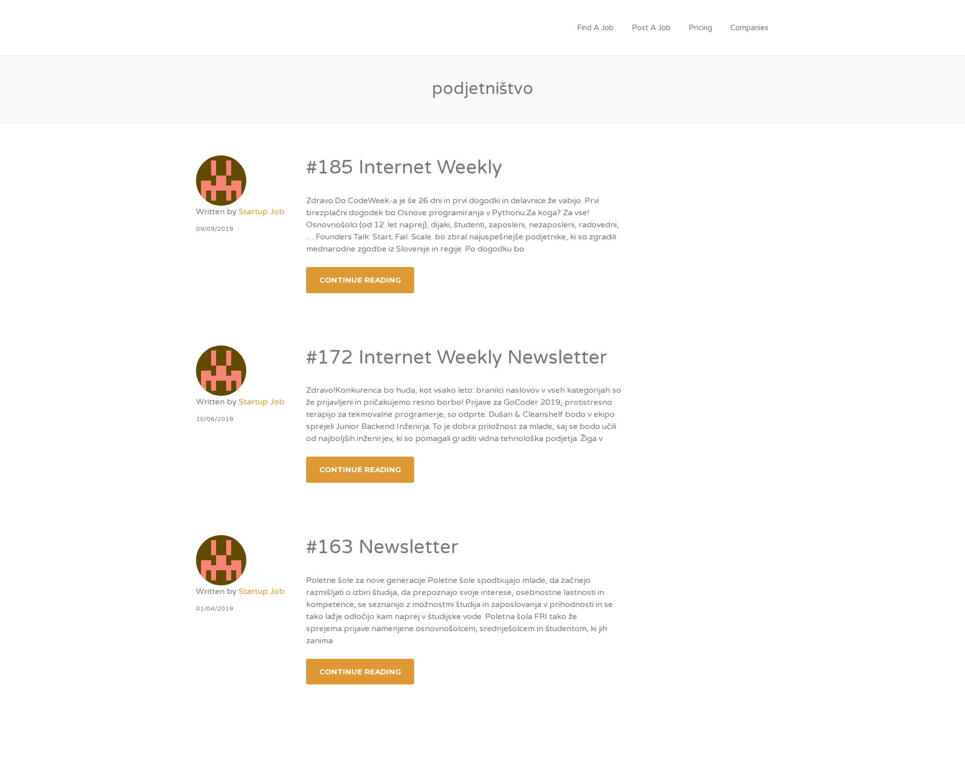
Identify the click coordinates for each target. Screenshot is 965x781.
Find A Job (595, 27)
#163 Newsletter (382, 547)
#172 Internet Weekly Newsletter (456, 357)
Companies (749, 27)
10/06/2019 (214, 418)
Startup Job (261, 212)
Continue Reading (360, 280)
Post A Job (651, 27)
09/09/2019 (214, 228)
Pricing (700, 27)
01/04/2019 (214, 608)
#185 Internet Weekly (404, 167)
